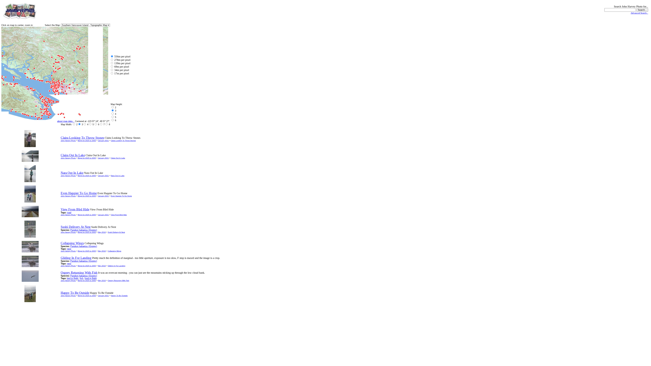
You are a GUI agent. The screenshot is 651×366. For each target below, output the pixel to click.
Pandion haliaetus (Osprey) (83, 230)
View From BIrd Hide (119, 215)
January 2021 (103, 140)
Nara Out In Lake (117, 176)
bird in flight (72, 278)
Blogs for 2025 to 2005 (87, 140)
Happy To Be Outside (119, 296)
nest (69, 249)
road (69, 212)
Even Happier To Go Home (121, 196)
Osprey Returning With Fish (118, 280)
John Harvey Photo (68, 140)
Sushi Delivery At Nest (116, 232)
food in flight (91, 278)
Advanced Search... (639, 13)
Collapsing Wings (114, 251)
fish (81, 278)
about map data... (65, 121)
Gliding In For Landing (116, 266)
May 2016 (102, 232)
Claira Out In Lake (118, 158)
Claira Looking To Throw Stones (123, 140)
